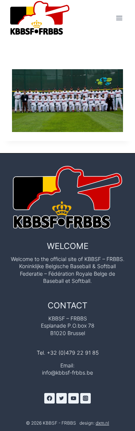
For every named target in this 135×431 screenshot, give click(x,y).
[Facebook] (49, 398)
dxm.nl (102, 423)
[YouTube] (73, 398)
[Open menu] (119, 18)
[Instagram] (85, 398)
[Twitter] (61, 398)
